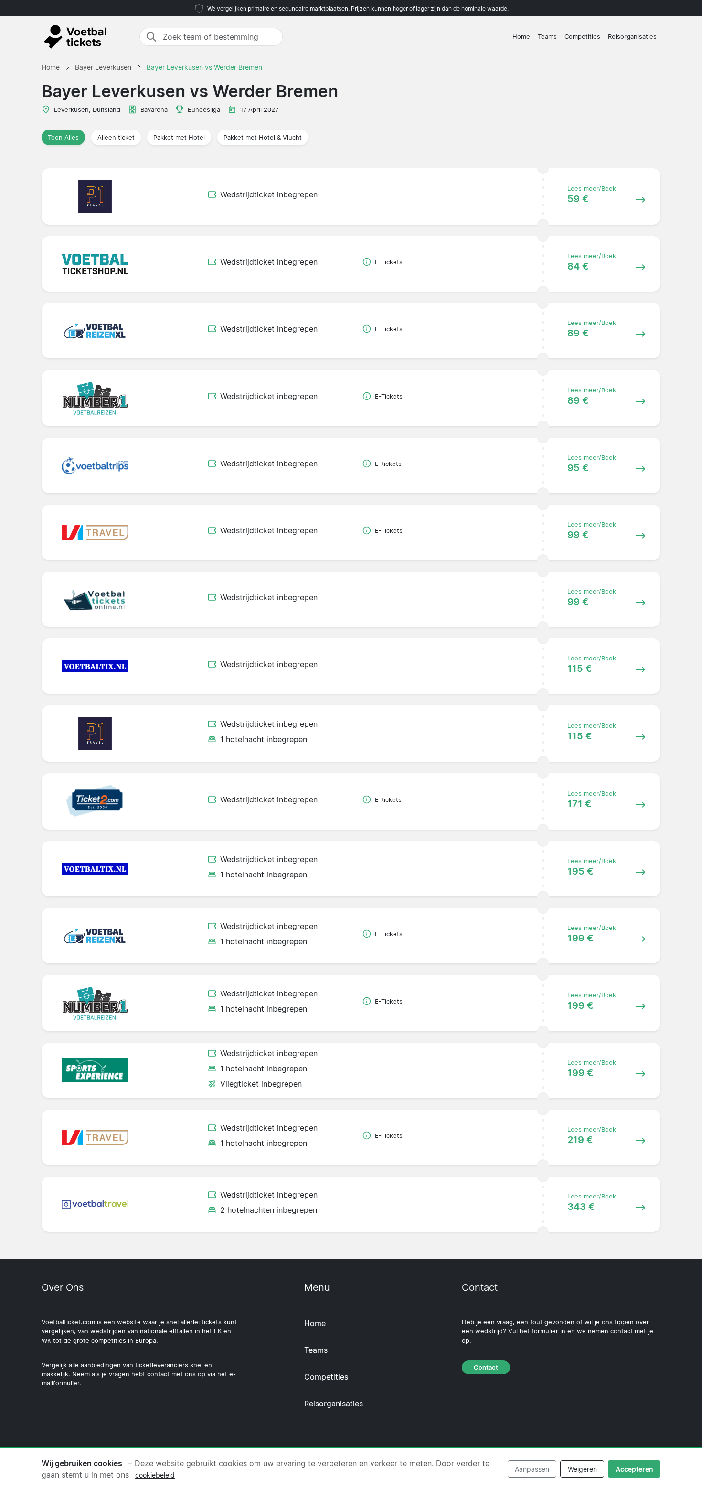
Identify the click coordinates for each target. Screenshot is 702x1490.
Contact (486, 1367)
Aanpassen (532, 1469)
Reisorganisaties (632, 36)
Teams (547, 36)
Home (521, 36)
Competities (582, 36)
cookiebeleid (155, 1475)
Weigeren (582, 1469)
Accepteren (634, 1469)
